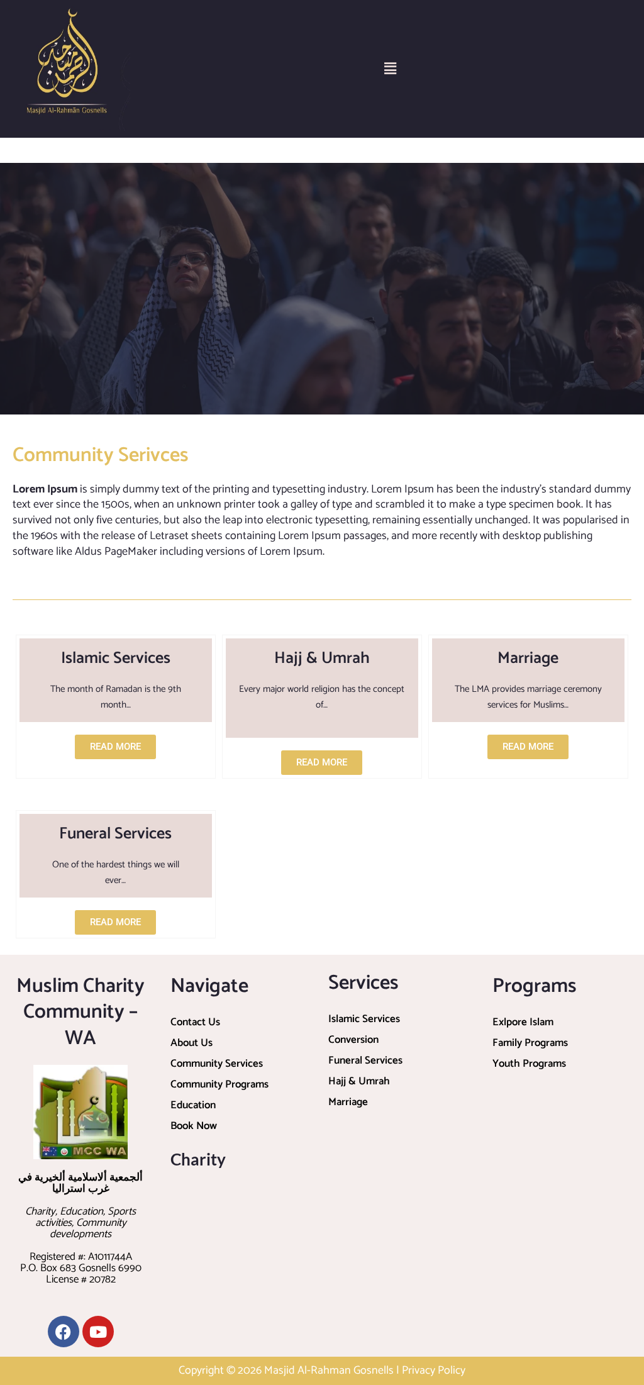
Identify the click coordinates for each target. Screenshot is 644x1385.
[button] (390, 69)
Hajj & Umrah (359, 1081)
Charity (198, 1159)
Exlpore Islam (522, 1022)
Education (193, 1105)
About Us (191, 1043)
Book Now (193, 1126)
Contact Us (195, 1022)
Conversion (353, 1039)
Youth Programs (529, 1063)
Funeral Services (365, 1060)
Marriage (348, 1102)
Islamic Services (364, 1019)
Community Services (216, 1063)
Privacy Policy (433, 1370)
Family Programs (530, 1043)
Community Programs (219, 1084)
